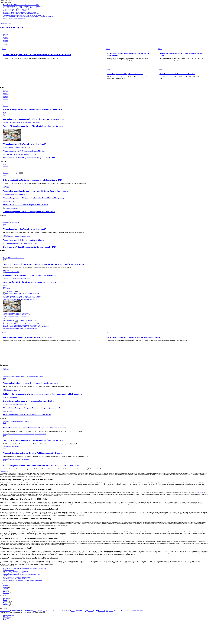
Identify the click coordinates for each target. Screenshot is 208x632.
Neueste (5, 285)
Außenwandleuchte (5, 611)
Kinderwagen (82, 610)
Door (44, 611)
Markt (4, 619)
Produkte (5, 40)
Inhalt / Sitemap (7, 617)
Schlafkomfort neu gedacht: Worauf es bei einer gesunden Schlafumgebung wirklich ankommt (42, 394)
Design (39, 611)
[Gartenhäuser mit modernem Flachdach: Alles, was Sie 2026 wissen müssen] (14, 115)
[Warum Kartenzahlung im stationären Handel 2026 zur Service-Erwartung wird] (7, 187)
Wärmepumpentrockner (133, 611)
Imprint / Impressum (8, 615)
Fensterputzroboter (59, 611)
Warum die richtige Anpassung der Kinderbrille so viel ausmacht (30, 383)
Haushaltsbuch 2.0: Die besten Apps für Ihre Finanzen (25, 205)
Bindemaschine (26, 610)
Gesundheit (6, 37)
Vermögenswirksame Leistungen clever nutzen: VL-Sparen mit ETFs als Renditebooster (25, 326)
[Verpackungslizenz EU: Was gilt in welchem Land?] (12, 140)
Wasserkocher (118, 611)
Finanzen (5, 34)
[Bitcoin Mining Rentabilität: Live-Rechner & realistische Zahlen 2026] (11, 291)
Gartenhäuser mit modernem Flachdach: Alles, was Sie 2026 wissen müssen (22, 6)
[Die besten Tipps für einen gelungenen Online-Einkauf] (8, 575)
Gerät (68, 611)
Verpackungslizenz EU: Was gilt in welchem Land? (16, 9)
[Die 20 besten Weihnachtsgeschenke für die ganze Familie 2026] (20, 154)
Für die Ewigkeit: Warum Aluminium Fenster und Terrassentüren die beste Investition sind (41, 465)
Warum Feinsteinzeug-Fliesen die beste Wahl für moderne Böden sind (21, 13)
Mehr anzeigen (4, 471)
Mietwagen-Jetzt (129, 554)
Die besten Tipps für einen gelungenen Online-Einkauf (17, 577)
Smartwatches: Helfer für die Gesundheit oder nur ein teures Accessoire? (33, 282)
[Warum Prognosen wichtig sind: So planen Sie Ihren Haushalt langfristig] (15, 194)
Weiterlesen (6, 186)
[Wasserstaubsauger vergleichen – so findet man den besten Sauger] (8, 318)
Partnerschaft (200, 492)
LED (95, 610)
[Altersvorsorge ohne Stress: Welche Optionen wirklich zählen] (10, 208)
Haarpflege (73, 611)
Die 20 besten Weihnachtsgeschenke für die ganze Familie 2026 (19, 12)
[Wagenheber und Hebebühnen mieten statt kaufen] (16, 147)
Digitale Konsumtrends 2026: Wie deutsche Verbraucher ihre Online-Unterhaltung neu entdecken (28, 16)
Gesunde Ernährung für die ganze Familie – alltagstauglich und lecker (32, 408)
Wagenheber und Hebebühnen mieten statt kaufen (16, 10)
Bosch (34, 611)
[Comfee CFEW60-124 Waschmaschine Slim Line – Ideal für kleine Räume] (16, 578)
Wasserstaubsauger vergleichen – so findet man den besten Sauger (20, 320)
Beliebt (5, 287)
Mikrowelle (101, 611)
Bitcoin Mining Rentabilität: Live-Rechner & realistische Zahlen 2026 (21, 5)
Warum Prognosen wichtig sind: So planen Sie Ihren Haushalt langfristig (33, 198)
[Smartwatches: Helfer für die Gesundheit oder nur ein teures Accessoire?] (16, 278)
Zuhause (5, 38)
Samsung (111, 611)
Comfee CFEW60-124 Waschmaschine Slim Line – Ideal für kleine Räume (22, 580)
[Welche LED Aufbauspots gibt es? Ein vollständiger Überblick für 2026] (22, 122)
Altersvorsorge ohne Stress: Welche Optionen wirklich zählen (29, 212)
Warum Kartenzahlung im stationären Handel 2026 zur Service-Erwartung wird (23, 15)
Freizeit (5, 35)
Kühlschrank (90, 611)
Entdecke (49, 611)
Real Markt (20, 512)
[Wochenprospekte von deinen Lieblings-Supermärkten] (8, 570)
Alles (4, 90)
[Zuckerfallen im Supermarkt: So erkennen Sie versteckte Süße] (11, 397)
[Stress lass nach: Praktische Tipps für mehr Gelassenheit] (8, 411)
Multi (107, 611)
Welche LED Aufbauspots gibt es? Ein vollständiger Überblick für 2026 (21, 8)
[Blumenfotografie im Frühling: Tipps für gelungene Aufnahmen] (11, 272)
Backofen (14, 610)
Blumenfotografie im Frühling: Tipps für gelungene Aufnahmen (29, 275)
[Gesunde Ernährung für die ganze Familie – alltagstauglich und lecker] (14, 404)
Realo (4, 113)
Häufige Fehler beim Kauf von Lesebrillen (14, 18)
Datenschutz (6, 618)
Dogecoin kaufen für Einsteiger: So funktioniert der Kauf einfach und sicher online (24, 325)
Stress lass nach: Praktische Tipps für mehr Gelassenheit (27, 415)
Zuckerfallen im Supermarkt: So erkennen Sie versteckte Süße (29, 401)
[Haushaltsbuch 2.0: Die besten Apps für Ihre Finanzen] (8, 201)
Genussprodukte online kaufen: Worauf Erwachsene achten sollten (20, 328)
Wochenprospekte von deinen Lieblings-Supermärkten (17, 571)
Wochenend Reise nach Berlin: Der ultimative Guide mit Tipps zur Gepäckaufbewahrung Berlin (43, 264)
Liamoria (113, 554)
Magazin (5, 41)
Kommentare (6, 288)
